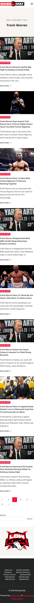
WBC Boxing (10, 579)
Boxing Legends (22, 570)
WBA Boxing (24, 579)
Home (8, 20)
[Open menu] (32, 4)
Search (3, 515)
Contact (8, 572)
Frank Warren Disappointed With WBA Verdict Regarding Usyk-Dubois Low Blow (15, 241)
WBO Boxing (10, 577)
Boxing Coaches (23, 572)
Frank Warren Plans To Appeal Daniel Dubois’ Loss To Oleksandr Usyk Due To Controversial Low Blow (16, 409)
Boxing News (5, 63)
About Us (8, 570)
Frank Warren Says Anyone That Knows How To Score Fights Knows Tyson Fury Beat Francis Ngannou (16, 124)
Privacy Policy (9, 575)
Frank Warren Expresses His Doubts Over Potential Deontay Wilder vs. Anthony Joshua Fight (16, 469)
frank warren (16, 20)
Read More (5, 86)
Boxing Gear (24, 577)
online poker (15, 595)
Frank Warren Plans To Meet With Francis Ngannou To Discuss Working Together (15, 181)
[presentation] (17, 48)
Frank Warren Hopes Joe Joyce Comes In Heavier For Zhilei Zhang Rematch (15, 352)
